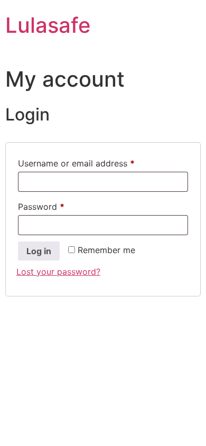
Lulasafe (48, 25)
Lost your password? (58, 271)
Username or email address (94, 163)
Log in (38, 251)
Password (58, 206)
